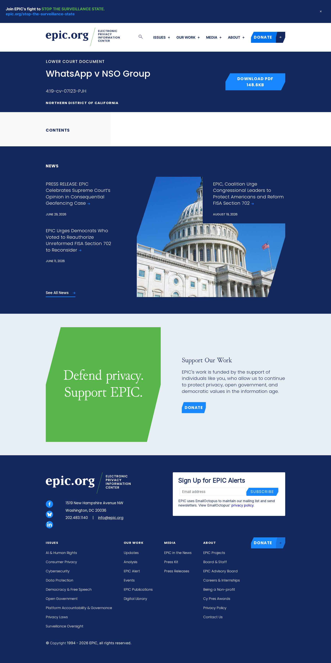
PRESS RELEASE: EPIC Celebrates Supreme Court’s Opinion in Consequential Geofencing (78, 193)
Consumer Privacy (61, 562)
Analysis (130, 562)
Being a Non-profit (219, 589)
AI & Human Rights (61, 552)
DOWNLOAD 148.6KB (261, 82)
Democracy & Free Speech (69, 589)
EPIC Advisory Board (220, 571)
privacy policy (242, 505)
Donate (194, 407)
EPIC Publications (138, 589)
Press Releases (176, 571)
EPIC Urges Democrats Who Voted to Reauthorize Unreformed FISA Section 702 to (78, 240)
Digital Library (135, 598)
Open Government (62, 598)
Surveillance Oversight (64, 626)
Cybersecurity (58, 571)
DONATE (263, 37)
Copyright (58, 643)
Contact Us (213, 617)
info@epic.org (110, 517)
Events (129, 580)
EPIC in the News (178, 552)
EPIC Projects (214, 552)
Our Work (185, 37)
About (234, 37)
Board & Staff (215, 562)
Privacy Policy (214, 607)
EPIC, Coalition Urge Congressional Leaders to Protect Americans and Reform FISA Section (248, 193)
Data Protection (59, 580)
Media (211, 37)
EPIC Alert (132, 571)
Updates (131, 552)
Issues (159, 37)
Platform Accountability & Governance (79, 607)
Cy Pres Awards (216, 598)
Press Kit (171, 562)
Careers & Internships (221, 580)
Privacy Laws (57, 617)
